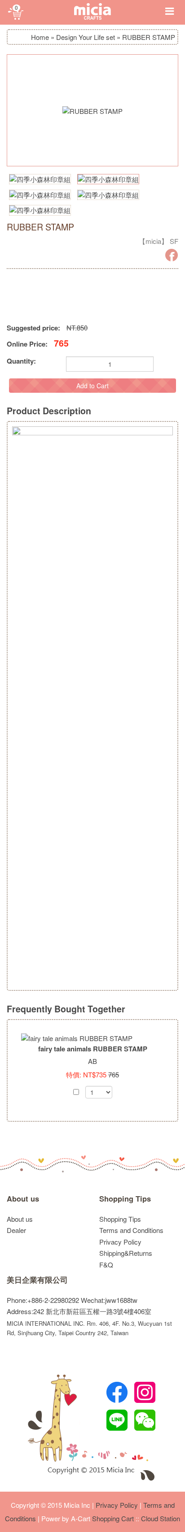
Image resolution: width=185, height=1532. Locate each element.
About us (23, 1198)
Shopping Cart (113, 1518)
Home (40, 37)
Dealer (16, 1230)
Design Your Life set (85, 37)
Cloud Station (160, 1518)
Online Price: (27, 344)
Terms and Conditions (131, 1230)
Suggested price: (33, 328)
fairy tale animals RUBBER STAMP (92, 1049)
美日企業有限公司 (37, 1280)
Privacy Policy (120, 1241)
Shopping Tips (125, 1198)
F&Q (106, 1264)
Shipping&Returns (125, 1253)
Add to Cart (92, 385)
